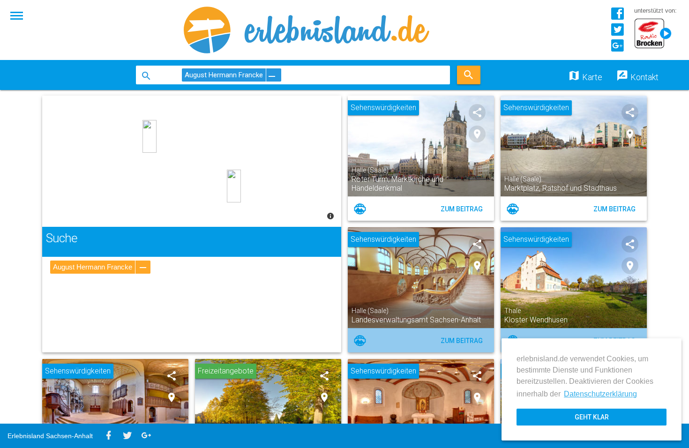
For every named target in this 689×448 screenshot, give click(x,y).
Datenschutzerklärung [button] (600, 394)
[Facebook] (617, 17)
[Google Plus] (617, 48)
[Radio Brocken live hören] (655, 34)
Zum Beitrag (462, 209)
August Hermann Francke (92, 267)
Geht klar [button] (592, 417)
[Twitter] (617, 33)
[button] (17, 15)
